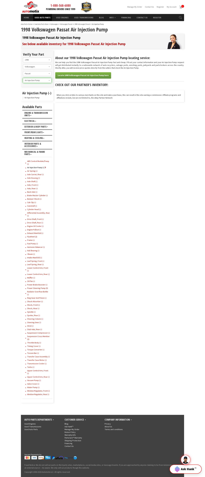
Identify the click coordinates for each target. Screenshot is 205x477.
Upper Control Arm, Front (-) (37, 372)
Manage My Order (134, 7)
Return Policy (70, 432)
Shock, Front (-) (33, 305)
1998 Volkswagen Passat (82, 24)
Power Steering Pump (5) (37, 288)
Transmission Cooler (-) (36, 363)
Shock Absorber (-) (35, 301)
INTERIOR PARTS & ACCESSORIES (32, 145)
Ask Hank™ (69, 426)
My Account (171, 7)
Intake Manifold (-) (34, 257)
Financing (126, 17)
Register (160, 7)
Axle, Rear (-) (32, 188)
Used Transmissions (83, 17)
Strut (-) (30, 326)
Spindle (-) (31, 312)
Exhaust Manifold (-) (35, 233)
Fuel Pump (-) (32, 243)
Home (26, 17)
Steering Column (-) (35, 319)
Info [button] (111, 17)
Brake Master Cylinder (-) (37, 195)
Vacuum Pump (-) (34, 380)
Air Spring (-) (32, 171)
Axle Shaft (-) (32, 181)
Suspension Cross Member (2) (38, 338)
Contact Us (149, 7)
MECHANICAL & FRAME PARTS (34, 153)
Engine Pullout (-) (34, 229)
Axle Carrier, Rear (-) (35, 174)
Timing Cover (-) (33, 346)
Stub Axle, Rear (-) (34, 329)
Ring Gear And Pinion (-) (36, 298)
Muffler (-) (31, 277)
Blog (101, 17)
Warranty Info (70, 435)
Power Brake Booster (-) (37, 284)
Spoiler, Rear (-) (33, 315)
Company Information (117, 419)
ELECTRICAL (29, 121)
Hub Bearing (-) (33, 250)
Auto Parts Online (26, 24)
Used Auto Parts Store (41, 24)
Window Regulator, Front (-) (38, 391)
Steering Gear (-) (34, 322)
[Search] (180, 17)
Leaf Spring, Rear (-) (35, 264)
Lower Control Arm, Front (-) (37, 269)
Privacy (108, 424)
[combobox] (37, 60)
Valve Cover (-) (33, 384)
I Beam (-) (31, 254)
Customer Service (75, 419)
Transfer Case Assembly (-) (38, 356)
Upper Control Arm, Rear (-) (38, 377)
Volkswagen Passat (66, 24)
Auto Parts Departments (38, 419)
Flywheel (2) (32, 236)
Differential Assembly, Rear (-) (38, 214)
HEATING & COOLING (33, 138)
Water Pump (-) (33, 387)
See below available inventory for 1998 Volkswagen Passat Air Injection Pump (74, 43)
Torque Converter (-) (35, 349)
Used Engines (62, 17)
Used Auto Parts (42, 17)
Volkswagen (54, 24)
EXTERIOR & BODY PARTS (35, 127)
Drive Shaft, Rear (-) (35, 222)
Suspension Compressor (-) (38, 333)
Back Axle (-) (32, 192)
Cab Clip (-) (31, 202)
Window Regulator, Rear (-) (38, 394)
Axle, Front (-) (32, 185)
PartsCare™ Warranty (73, 437)
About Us (108, 426)
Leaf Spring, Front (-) (35, 261)
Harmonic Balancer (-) (36, 247)
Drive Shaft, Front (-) (35, 219)
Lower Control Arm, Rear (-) (38, 274)
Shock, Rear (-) (33, 308)
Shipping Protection (73, 440)
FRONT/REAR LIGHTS (33, 132)
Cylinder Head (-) (34, 209)
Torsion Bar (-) (33, 353)
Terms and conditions (114, 429)
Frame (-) (31, 240)
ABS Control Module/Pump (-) (38, 163)
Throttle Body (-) (34, 342)
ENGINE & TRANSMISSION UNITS (36, 114)
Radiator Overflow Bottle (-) (37, 293)
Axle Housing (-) (33, 178)
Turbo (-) (30, 367)
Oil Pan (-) (31, 281)
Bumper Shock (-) (34, 199)
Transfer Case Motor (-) (37, 360)
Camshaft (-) (32, 206)
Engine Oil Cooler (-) (35, 226)
